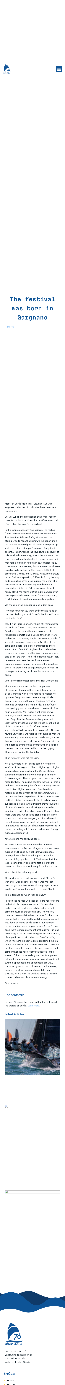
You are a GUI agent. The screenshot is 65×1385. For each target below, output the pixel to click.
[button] (59, 69)
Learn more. (34, 1005)
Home (11, 326)
